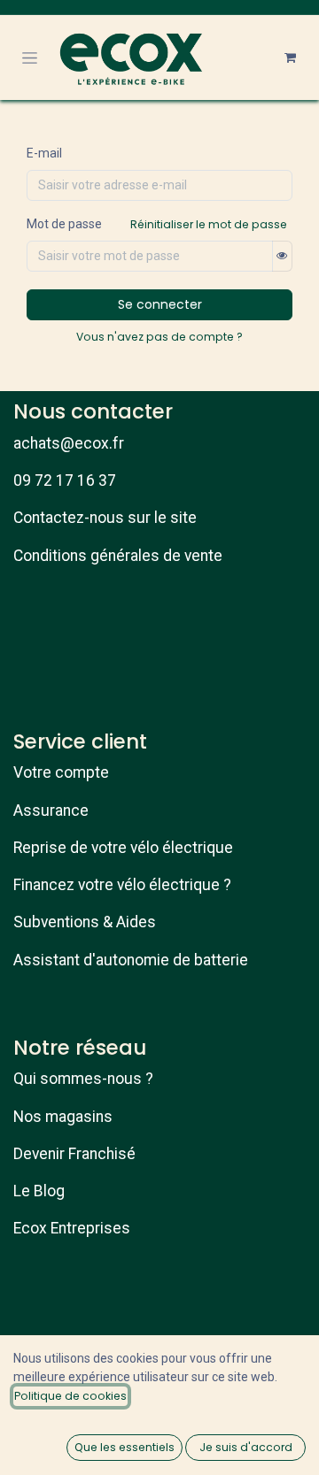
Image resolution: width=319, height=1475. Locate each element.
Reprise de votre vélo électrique (123, 848)
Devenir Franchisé (74, 1154)
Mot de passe (64, 224)
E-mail (44, 153)
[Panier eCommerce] (290, 57)
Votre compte (61, 772)
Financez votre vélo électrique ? (122, 885)
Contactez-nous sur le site (105, 517)
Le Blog (39, 1191)
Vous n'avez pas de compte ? (159, 336)
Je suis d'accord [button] (245, 1447)
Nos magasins (63, 1116)
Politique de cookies (70, 1395)
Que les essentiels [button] (124, 1447)
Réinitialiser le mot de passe (208, 224)
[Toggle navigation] (29, 57)
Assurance (51, 810)
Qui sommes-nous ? (83, 1078)
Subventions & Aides (84, 922)
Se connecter (160, 304)
